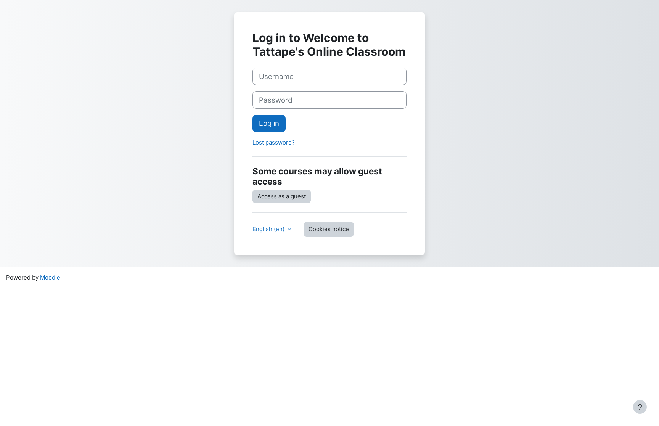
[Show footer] (640, 407)
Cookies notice (329, 229)
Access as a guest (281, 196)
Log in (269, 123)
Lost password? (273, 142)
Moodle (50, 277)
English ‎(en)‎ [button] (269, 229)
